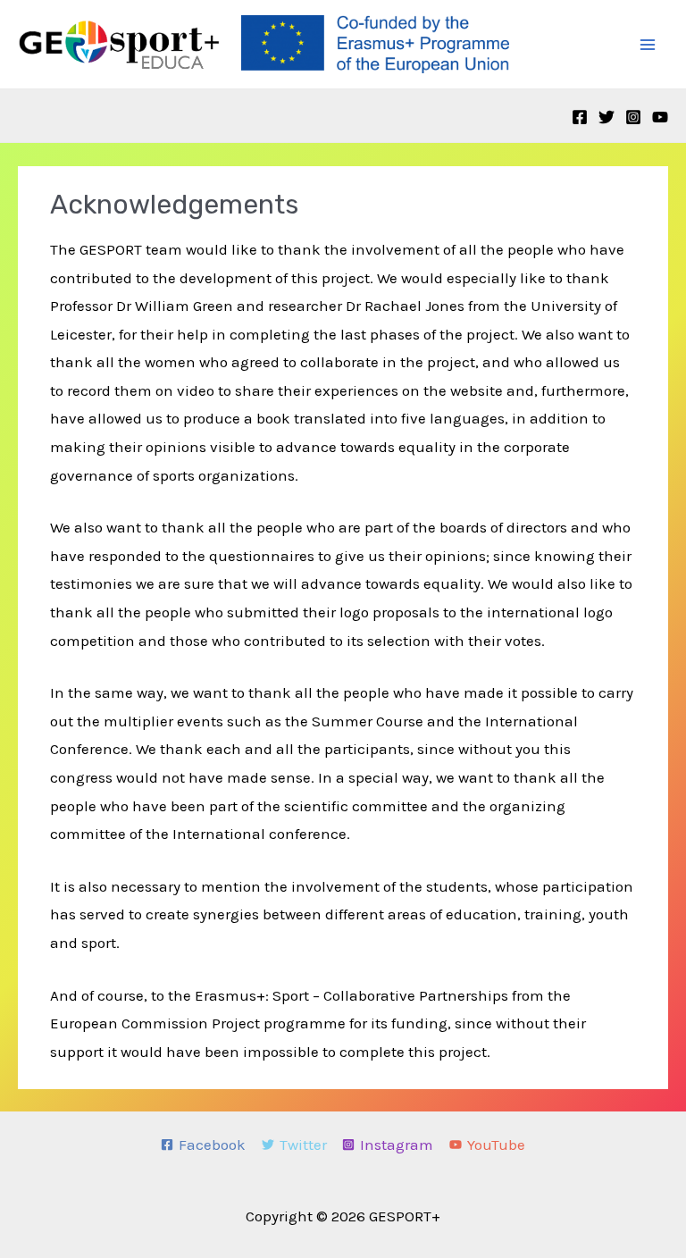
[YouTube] (660, 117)
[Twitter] (606, 117)
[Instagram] (633, 117)
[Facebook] (580, 117)
